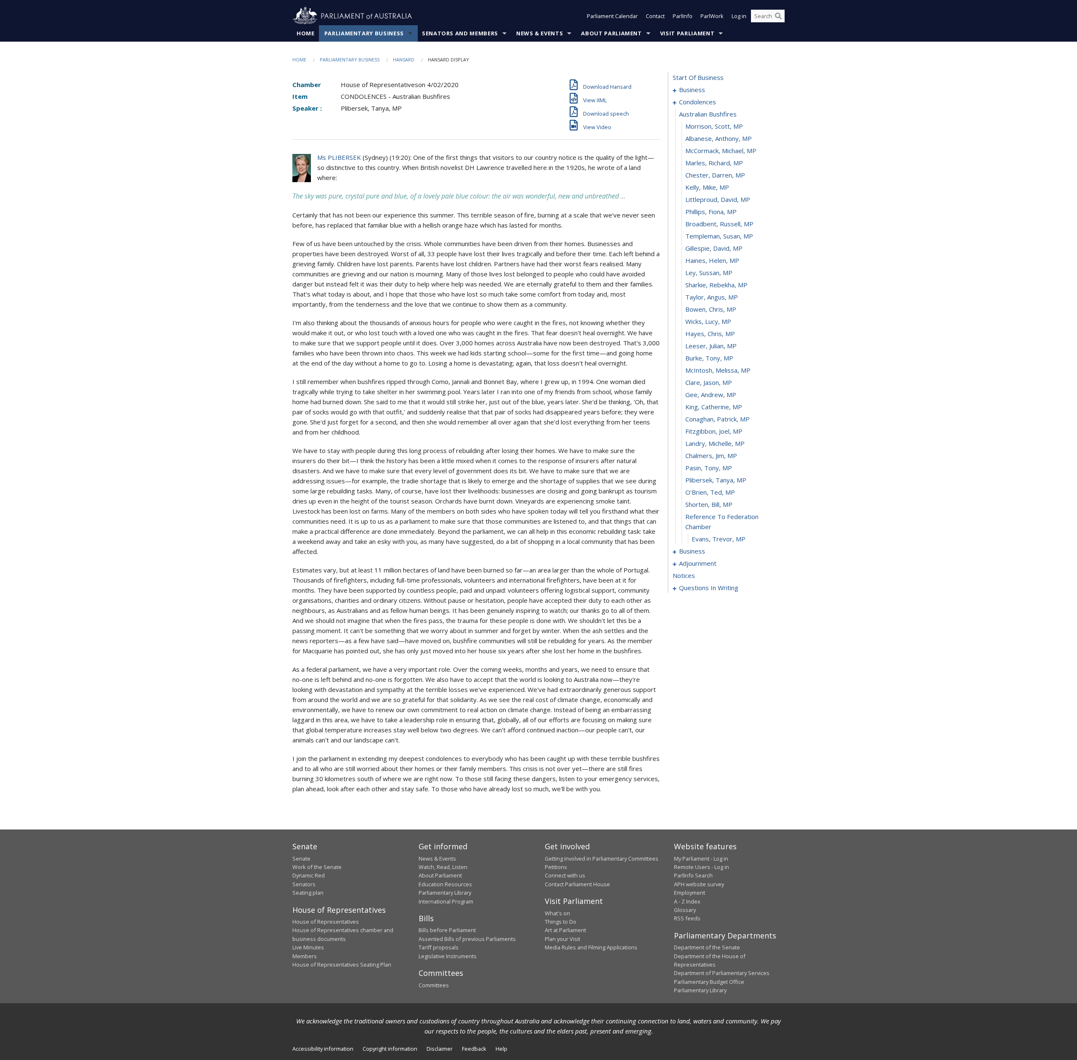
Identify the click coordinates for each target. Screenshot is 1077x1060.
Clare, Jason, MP (708, 382)
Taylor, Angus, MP (711, 297)
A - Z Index (687, 901)
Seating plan (308, 892)
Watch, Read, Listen (443, 867)
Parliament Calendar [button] (612, 16)
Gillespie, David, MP (714, 248)
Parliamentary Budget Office (709, 982)
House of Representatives (325, 921)
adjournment (697, 563)
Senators (304, 884)
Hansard (403, 59)
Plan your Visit (562, 939)
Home (306, 33)
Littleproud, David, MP (717, 199)
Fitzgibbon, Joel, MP (714, 431)
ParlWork (712, 16)
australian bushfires (708, 114)
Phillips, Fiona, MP (711, 211)
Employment (689, 892)
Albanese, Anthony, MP (718, 138)
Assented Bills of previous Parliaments (467, 939)
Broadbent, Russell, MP (719, 224)
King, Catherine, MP (713, 407)
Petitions (556, 867)
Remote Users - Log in (701, 867)
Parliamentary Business (364, 33)
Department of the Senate (707, 947)
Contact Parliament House (577, 884)
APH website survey (699, 884)
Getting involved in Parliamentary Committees (601, 858)
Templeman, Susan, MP (719, 236)
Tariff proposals (439, 947)
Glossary (685, 910)
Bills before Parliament (447, 930)
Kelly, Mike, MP (707, 187)
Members (304, 956)
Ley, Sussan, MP (708, 272)
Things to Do (560, 921)
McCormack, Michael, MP (720, 150)
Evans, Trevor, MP (718, 539)
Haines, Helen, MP (712, 260)
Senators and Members (460, 33)
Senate (301, 858)
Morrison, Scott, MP (714, 126)
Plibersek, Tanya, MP (715, 480)
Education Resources (445, 884)
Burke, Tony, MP (709, 358)
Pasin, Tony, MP (708, 468)
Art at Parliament (565, 930)
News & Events (539, 33)
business (692, 89)
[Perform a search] (778, 16)
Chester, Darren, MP (715, 175)
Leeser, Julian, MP (711, 346)
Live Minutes (308, 947)
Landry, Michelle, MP (715, 443)
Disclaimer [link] (440, 1048)
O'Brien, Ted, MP (710, 492)
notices (684, 575)
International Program (446, 901)
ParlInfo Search (693, 875)
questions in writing (708, 587)
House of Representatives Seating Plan (341, 964)
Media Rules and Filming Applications (591, 947)
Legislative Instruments (448, 956)
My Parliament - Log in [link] (701, 858)
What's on (557, 913)
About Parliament (611, 33)
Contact (655, 16)
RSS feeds (687, 918)
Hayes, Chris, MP (710, 333)
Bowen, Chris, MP (710, 309)
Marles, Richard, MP (714, 163)
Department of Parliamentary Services (721, 973)
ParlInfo (682, 16)
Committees (434, 985)
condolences (697, 102)
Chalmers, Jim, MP (711, 455)
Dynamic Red (308, 875)
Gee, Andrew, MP (710, 394)
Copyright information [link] (390, 1048)
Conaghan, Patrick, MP (717, 419)
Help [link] (501, 1048)
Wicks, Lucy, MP (708, 321)
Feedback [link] (474, 1048)
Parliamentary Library (445, 892)
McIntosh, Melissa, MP (718, 370)
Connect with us (565, 875)
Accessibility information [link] (322, 1048)
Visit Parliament (687, 33)
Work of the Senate (317, 867)
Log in (739, 16)
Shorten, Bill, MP (708, 504)
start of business (698, 77)
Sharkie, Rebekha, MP (716, 285)
